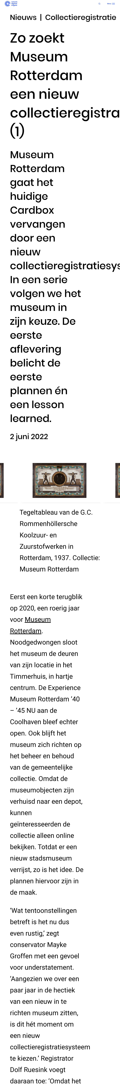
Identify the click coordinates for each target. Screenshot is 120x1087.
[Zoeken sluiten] (99, 4)
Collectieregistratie (80, 17)
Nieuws (23, 17)
